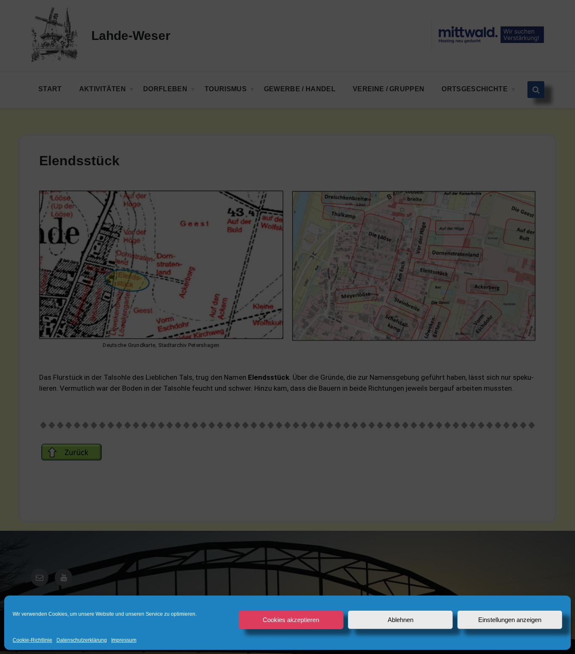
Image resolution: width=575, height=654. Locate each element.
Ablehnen (400, 619)
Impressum (123, 640)
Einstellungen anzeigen (509, 619)
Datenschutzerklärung (81, 640)
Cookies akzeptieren (291, 619)
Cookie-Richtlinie (32, 640)
